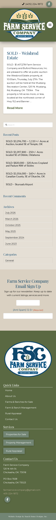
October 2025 (13, 225)
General (9, 260)
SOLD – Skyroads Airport (19, 184)
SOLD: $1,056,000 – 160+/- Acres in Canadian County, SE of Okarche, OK (25, 175)
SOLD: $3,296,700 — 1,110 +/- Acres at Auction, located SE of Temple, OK (27, 142)
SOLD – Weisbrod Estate (22, 55)
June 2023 (11, 243)
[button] (50, 25)
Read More (15, 108)
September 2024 (14, 237)
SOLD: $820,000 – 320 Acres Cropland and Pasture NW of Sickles (27, 164)
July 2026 (10, 212)
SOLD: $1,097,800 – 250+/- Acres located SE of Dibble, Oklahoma (24, 153)
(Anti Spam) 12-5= (28, 310)
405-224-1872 (10, 493)
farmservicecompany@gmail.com (21, 490)
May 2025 (10, 231)
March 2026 (11, 218)
